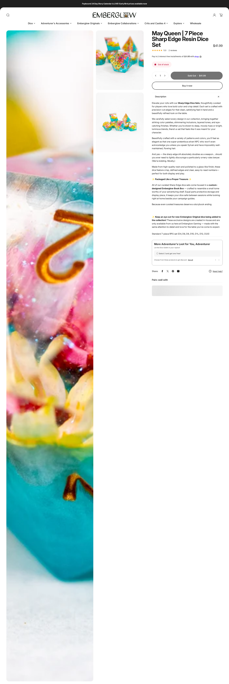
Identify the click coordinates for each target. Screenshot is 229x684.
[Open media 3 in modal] (120, 122)
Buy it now (187, 85)
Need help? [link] (218, 271)
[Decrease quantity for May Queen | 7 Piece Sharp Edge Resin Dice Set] (155, 75)
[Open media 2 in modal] (120, 60)
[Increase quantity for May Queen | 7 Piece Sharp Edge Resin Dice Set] (165, 75)
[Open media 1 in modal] (49, 355)
